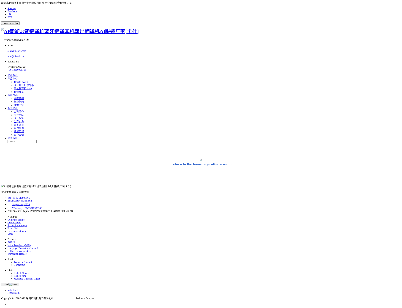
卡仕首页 (13, 75)
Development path (17, 231)
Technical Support (23, 262)
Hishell (6, 284)
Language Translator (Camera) (23, 248)
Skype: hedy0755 (21, 204)
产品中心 (13, 78)
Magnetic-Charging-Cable (27, 278)
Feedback (12, 11)
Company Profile (16, 219)
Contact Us (19, 264)
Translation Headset (17, 253)
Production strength (17, 225)
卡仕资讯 (13, 95)
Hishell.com (20, 275)
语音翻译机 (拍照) (24, 85)
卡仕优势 (19, 118)
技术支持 (19, 105)
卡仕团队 (19, 115)
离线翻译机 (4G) (23, 88)
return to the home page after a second (201, 164)
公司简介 (19, 111)
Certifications (14, 222)
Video (11, 233)
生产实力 (19, 121)
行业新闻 (19, 101)
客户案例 (19, 134)
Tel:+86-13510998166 (19, 197)
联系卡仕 (13, 138)
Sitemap (12, 8)
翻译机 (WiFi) (21, 82)
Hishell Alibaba (21, 273)
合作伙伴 (19, 128)
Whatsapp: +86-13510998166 (27, 208)
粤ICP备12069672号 (65, 298)
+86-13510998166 (17, 69)
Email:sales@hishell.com (20, 200)
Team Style (13, 228)
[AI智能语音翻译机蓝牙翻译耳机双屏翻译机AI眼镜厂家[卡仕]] (70, 31)
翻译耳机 (19, 91)
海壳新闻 (19, 98)
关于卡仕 (13, 108)
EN (9, 14)
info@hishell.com (16, 56)
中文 (10, 17)
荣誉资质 (19, 124)
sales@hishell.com (17, 51)
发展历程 (19, 131)
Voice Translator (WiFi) (19, 245)
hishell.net (13, 290)
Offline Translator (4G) (19, 251)
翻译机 (11, 242)
